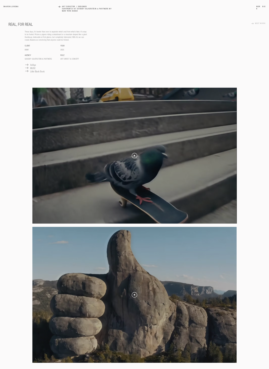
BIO (264, 6)
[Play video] (134, 155)
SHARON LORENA (11, 6)
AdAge (33, 65)
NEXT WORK (260, 23)
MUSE (33, 68)
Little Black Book (37, 71)
